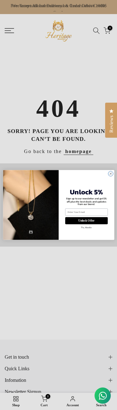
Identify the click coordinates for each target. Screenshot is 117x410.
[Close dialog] (110, 173)
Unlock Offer (86, 220)
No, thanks (86, 227)
